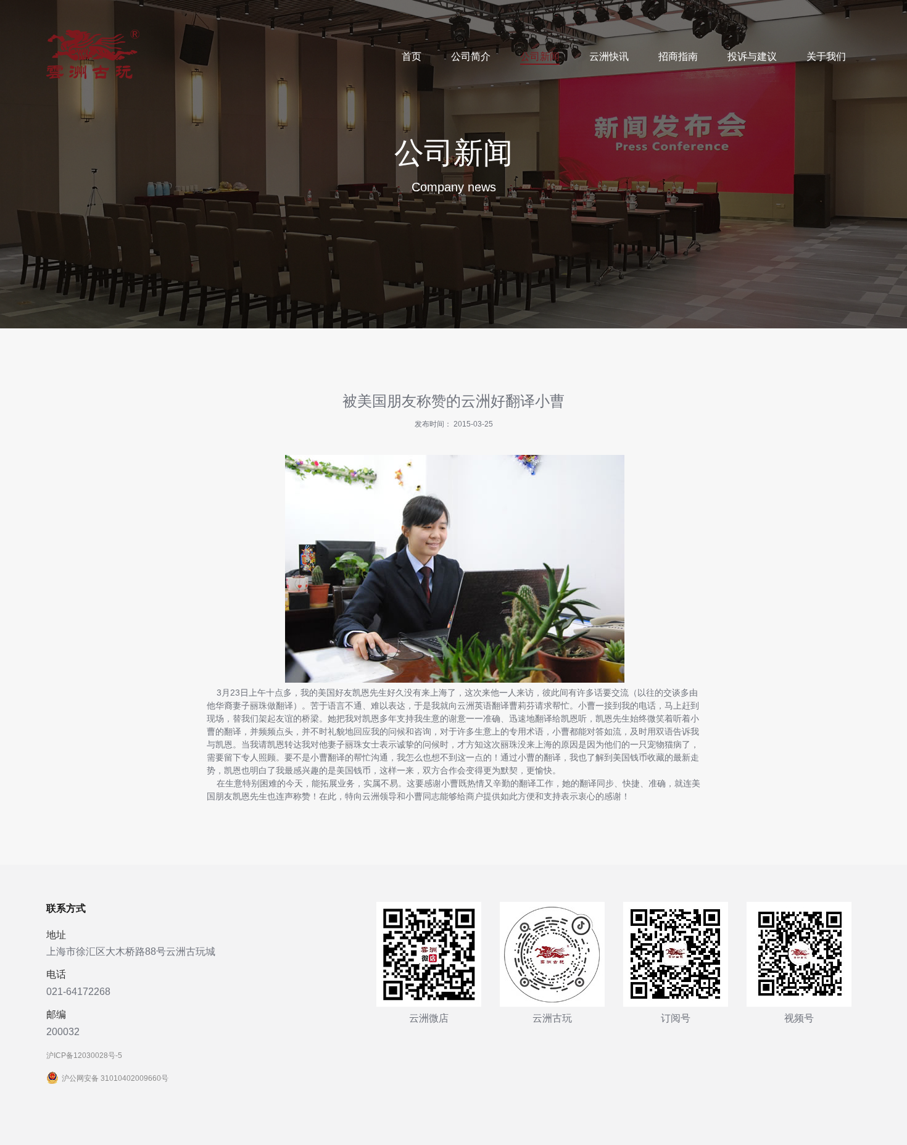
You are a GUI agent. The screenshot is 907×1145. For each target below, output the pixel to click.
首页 (411, 56)
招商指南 (678, 56)
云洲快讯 (609, 56)
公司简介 (471, 56)
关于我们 (826, 56)
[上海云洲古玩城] (92, 76)
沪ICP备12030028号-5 (84, 1055)
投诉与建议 (752, 56)
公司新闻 (540, 56)
